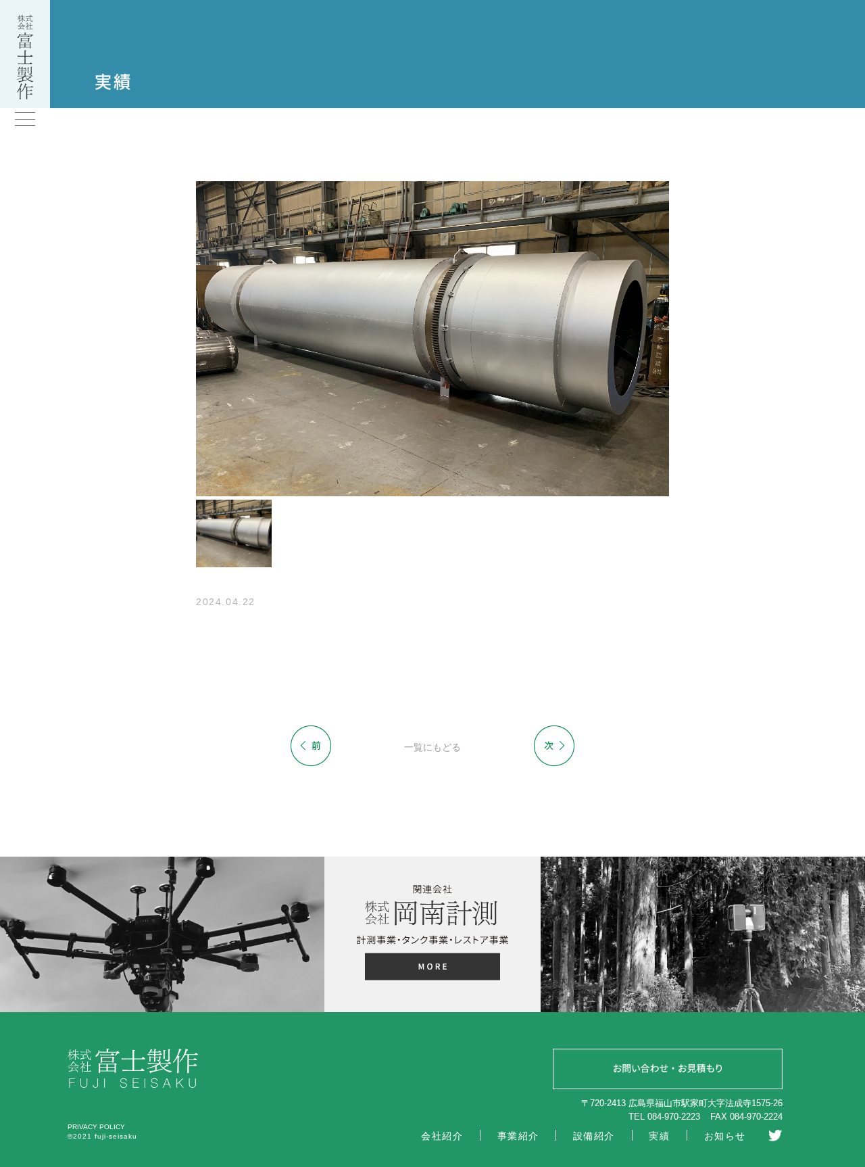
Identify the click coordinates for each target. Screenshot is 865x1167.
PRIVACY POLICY (96, 1126)
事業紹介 (518, 1135)
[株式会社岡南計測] (432, 968)
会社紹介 (442, 1135)
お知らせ (725, 1135)
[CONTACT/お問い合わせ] (668, 1071)
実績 (659, 1135)
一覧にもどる (432, 747)
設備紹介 (594, 1135)
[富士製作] (25, 96)
